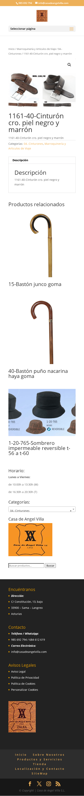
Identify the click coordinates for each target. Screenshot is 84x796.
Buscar (50, 565)
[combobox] (42, 509)
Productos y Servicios (40, 759)
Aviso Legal (18, 671)
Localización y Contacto (40, 769)
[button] (69, 64)
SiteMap (40, 773)
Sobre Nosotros (49, 754)
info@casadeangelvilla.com (29, 652)
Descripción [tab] (20, 160)
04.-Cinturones (33, 144)
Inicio (11, 49)
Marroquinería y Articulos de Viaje (36, 49)
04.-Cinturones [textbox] (40, 511)
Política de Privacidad (25, 677)
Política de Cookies (23, 683)
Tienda (40, 764)
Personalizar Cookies (24, 690)
